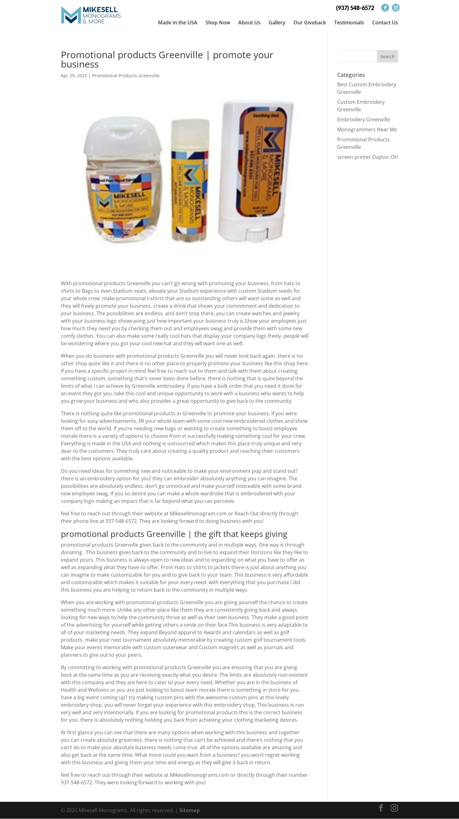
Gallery (277, 22)
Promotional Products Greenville (126, 75)
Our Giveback (310, 22)
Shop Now (217, 22)
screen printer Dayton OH (367, 157)
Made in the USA (177, 22)
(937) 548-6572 (355, 7)
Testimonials (349, 22)
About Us (249, 22)
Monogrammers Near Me (367, 129)
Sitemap (189, 810)
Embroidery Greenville (363, 119)
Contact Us (385, 22)
